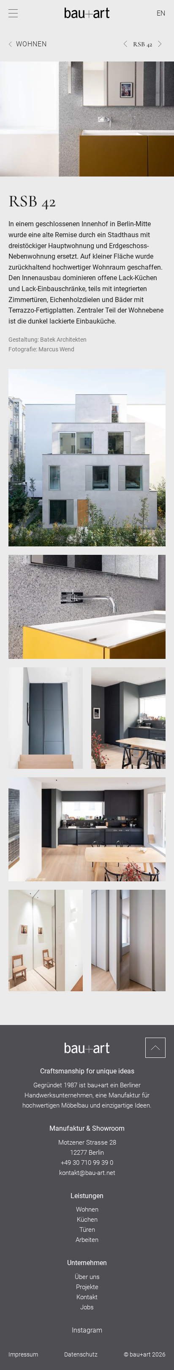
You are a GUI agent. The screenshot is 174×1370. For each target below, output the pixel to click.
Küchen (87, 1219)
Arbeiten (87, 1240)
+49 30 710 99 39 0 (87, 1163)
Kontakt (87, 1297)
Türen (87, 1230)
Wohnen (31, 44)
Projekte (87, 1287)
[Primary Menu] (13, 13)
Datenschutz (81, 1354)
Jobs (87, 1307)
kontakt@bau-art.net (87, 1173)
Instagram (87, 1330)
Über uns (87, 1277)
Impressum (23, 1354)
